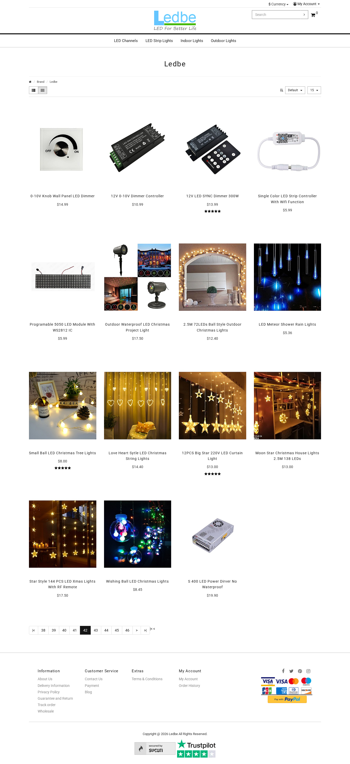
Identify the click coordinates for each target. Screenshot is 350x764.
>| (145, 630)
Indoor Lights (192, 40)
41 (75, 630)
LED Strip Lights (159, 40)
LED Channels (126, 40)
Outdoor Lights (223, 40)
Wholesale (46, 711)
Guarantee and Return (55, 698)
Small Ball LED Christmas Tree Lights (62, 453)
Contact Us (93, 679)
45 (117, 630)
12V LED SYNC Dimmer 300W (212, 196)
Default (293, 90)
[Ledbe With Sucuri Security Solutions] (155, 748)
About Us (45, 679)
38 (43, 630)
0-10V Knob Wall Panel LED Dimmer (62, 196)
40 (64, 630)
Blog (88, 692)
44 (106, 630)
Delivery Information (54, 686)
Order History (189, 686)
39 (54, 630)
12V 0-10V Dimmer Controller (137, 196)
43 (96, 630)
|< (33, 630)
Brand (40, 82)
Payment (92, 686)
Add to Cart (62, 215)
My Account (307, 4)
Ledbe (53, 82)
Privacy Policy (49, 692)
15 (312, 90)
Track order (47, 705)
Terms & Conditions (147, 679)
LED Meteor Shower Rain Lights (287, 324)
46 (127, 630)
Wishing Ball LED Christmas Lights (137, 581)
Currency (277, 4)
